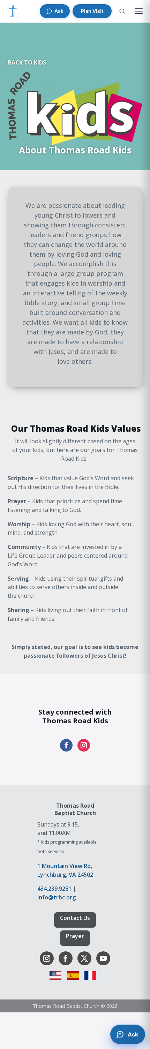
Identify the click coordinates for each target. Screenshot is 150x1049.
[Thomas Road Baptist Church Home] (12, 11)
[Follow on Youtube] (103, 958)
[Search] (122, 11)
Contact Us (75, 918)
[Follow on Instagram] (83, 745)
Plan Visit (92, 11)
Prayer (75, 936)
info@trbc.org (56, 897)
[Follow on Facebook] (66, 745)
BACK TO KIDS (27, 62)
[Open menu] (139, 11)
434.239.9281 (54, 888)
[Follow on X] (84, 958)
